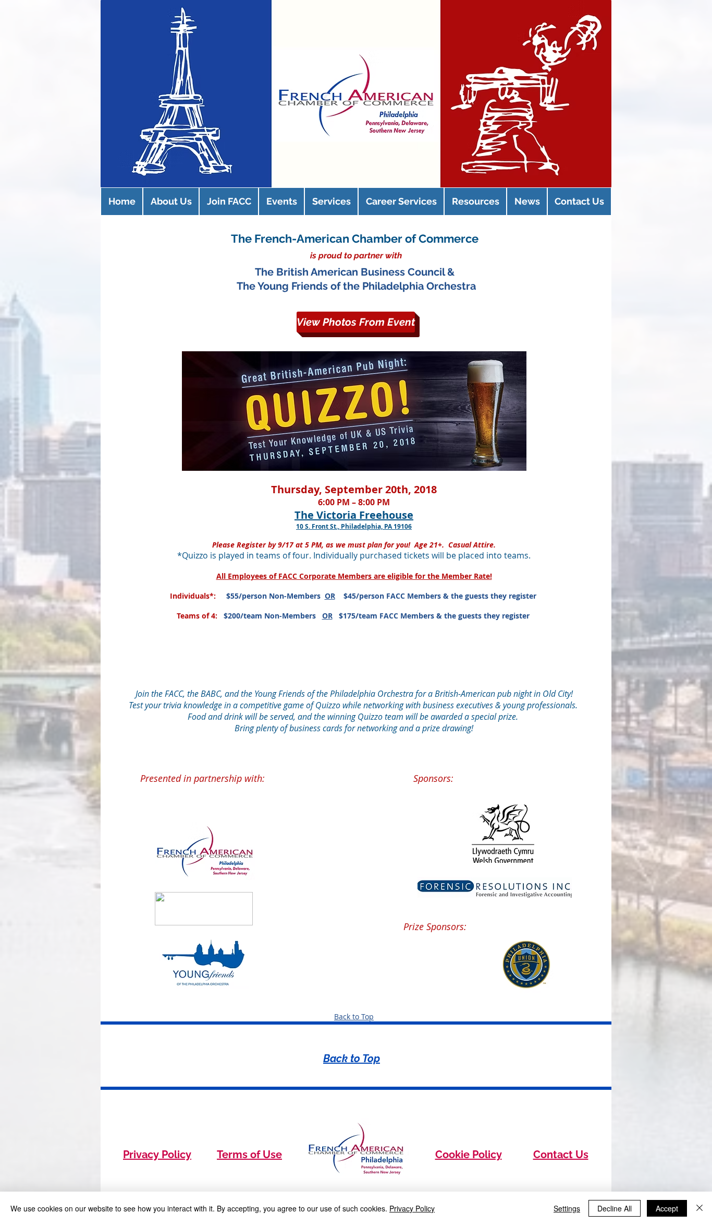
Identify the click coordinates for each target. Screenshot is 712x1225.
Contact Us (560, 1154)
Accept (667, 1208)
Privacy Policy (157, 1154)
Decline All (614, 1208)
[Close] (699, 1208)
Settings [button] (567, 1208)
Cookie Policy (468, 1154)
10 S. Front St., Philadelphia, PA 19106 (354, 526)
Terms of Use (249, 1154)
